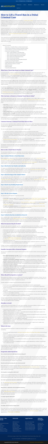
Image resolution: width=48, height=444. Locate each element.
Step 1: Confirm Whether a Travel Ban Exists (15, 52)
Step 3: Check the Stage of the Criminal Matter (16, 55)
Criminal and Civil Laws (29, 429)
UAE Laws (40, 429)
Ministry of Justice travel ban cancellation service (29, 366)
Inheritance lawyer (3, 431)
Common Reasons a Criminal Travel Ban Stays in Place (16, 49)
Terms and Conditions (39, 442)
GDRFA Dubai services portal (8, 92)
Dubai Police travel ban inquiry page (29, 162)
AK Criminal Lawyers (34, 410)
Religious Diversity (16, 425)
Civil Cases (40, 427)
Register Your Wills (3, 429)
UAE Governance (16, 421)
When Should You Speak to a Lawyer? (12, 63)
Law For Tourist (3, 428)
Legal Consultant (16, 429)
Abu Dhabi (2, 425)
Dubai (1, 424)
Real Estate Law (41, 424)
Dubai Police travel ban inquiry (10, 382)
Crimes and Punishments (30, 425)
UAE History (15, 423)
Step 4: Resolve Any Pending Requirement (15, 56)
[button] (21, 4)
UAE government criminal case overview (36, 99)
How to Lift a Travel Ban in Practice (12, 51)
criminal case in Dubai (28, 20)
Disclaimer (32, 442)
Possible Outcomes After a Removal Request (13, 62)
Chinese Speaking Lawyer (30, 428)
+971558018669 (28, 1)
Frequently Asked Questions (10, 67)
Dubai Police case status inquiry (37, 169)
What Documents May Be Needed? (12, 60)
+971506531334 (21, 1)
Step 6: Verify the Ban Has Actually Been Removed (17, 59)
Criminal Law (40, 423)
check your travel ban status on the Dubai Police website (29, 332)
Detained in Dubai (28, 423)
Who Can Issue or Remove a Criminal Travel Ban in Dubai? (16, 48)
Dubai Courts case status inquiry (40, 179)
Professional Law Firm (17, 431)
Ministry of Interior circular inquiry (10, 139)
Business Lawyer (16, 427)
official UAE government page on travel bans (18, 33)
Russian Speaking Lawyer (30, 427)
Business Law (40, 425)
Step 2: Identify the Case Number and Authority (16, 53)
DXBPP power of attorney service (14, 237)
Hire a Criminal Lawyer (29, 421)
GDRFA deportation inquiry (9, 391)
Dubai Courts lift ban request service (28, 202)
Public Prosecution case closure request (32, 199)
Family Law (40, 428)
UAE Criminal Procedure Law (14, 73)
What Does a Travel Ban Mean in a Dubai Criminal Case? (16, 46)
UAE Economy (15, 424)
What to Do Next (8, 66)
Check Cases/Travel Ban (29, 424)
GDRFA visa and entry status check (20, 218)
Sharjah (1, 427)
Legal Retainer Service (17, 428)
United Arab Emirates (4, 423)
